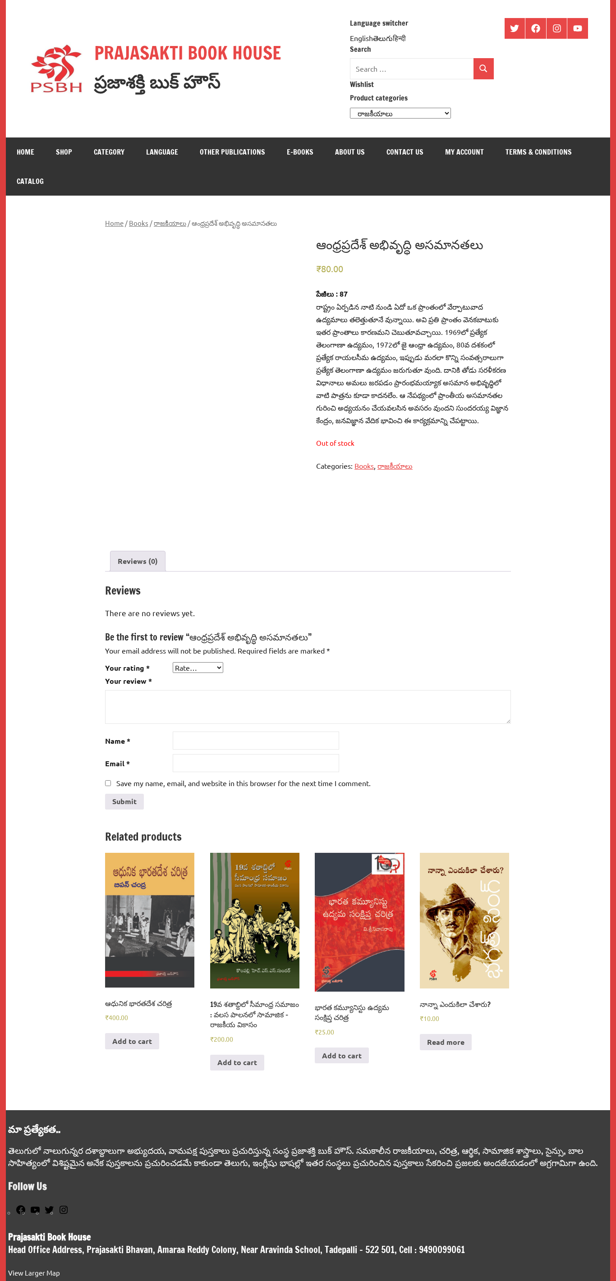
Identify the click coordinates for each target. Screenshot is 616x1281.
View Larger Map (34, 1272)
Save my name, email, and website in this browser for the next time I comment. (243, 782)
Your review (128, 681)
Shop (64, 152)
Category (109, 152)
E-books (300, 152)
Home (25, 152)
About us (350, 152)
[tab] (137, 561)
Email (117, 763)
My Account (464, 152)
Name (117, 741)
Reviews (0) (138, 561)
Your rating (127, 668)
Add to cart (132, 1041)
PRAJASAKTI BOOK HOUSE (187, 52)
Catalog (30, 181)
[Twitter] (49, 1212)
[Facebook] (20, 1212)
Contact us (404, 152)
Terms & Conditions (539, 152)
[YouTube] (35, 1212)
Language (162, 152)
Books (138, 223)
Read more (445, 1042)
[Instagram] (63, 1212)
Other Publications (232, 152)
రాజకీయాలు (170, 223)
